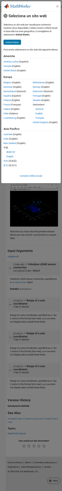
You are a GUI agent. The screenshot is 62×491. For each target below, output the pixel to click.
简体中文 (10, 152)
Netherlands (39, 82)
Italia (5, 113)
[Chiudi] (57, 6)
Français (39, 118)
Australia (7, 134)
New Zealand (9, 143)
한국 (5, 165)
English (39, 113)
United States (10, 70)
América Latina (10, 61)
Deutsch (39, 109)
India (5, 138)
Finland (7, 100)
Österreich (38, 91)
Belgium (7, 82)
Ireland (6, 109)
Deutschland (9, 91)
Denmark (7, 87)
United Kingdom (40, 122)
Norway (37, 87)
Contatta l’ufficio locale (31, 176)
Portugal (37, 96)
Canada (7, 66)
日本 (5, 161)
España (7, 96)
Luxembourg (9, 118)
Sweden (37, 100)
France (6, 104)
